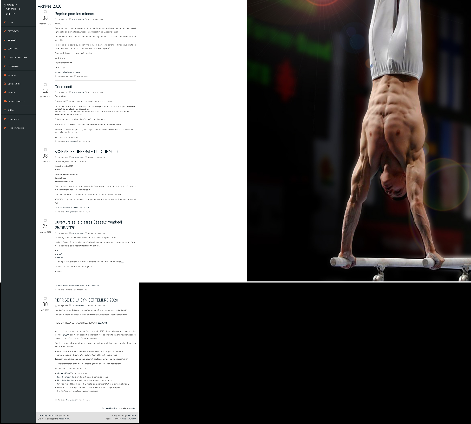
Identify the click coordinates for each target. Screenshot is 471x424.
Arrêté (59, 254)
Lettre (59, 250)
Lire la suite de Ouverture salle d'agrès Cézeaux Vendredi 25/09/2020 (77, 285)
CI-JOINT (66, 335)
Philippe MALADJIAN (129, 419)
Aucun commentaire (78, 19)
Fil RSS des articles (109, 408)
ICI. (122, 261)
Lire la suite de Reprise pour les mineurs (67, 72)
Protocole (60, 257)
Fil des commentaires (16, 128)
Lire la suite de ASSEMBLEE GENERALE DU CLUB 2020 (72, 207)
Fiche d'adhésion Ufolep (66, 380)
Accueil (10, 22)
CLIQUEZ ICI (102, 323)
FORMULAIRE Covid (64, 373)
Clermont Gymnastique (46, 415)
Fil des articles (13, 119)
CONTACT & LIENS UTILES (17, 57)
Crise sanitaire (67, 86)
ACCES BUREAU (13, 66)
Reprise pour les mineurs (75, 13)
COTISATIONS (13, 48)
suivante (131, 408)
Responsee (132, 415)
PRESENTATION (13, 31)
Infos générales (71, 141)
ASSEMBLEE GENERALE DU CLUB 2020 (86, 151)
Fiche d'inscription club (66, 377)
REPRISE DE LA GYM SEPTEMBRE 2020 (86, 300)
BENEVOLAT (12, 40)
